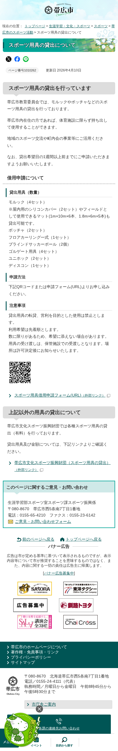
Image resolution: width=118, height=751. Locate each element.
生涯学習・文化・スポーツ (69, 26)
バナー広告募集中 (59, 573)
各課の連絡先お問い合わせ (59, 728)
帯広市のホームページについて (39, 647)
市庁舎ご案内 (44, 704)
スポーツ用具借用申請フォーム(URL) (59, 395)
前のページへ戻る (38, 539)
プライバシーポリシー (31, 657)
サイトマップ (23, 662)
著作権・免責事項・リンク (35, 652)
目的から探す (64, 745)
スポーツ (101, 26)
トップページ (35, 26)
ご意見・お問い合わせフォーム (43, 521)
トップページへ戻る (84, 539)
